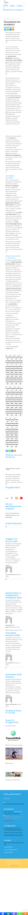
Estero (20, 6)
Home (5, 6)
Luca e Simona (10, 574)
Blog (13, 6)
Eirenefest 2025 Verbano (14, 675)
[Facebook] (5, 29)
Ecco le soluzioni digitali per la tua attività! (12, 515)
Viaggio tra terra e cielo (12, 540)
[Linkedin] (10, 29)
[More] (13, 29)
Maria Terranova (11, 704)
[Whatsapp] (8, 29)
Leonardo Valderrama (12, 18)
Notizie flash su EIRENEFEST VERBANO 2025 (14, 595)
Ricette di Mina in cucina (13, 711)
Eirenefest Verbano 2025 (13, 634)
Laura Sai (8, 663)
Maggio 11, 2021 (9, 19)
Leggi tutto (8, 565)
